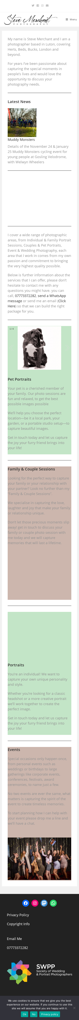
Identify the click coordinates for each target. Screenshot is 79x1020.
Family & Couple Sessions (31, 469)
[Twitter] (32, 5)
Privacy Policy (18, 915)
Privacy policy (49, 1014)
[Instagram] (42, 5)
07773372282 (25, 295)
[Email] (47, 5)
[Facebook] (37, 5)
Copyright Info (18, 924)
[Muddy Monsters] (22, 122)
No (34, 1014)
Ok (24, 1014)
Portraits (16, 665)
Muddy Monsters (21, 139)
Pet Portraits (19, 379)
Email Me (14, 938)
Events (14, 749)
